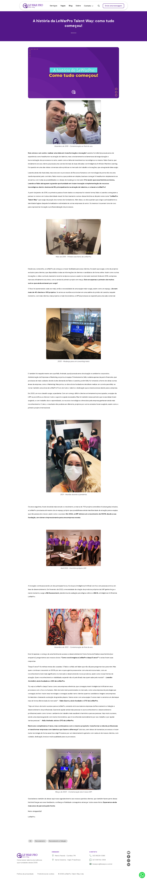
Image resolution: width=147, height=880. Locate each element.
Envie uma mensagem (113, 6)
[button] (88, 6)
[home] (35, 5)
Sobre (78, 5)
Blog (70, 5)
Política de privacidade (25, 874)
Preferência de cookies (46, 874)
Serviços (53, 5)
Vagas (63, 5)
